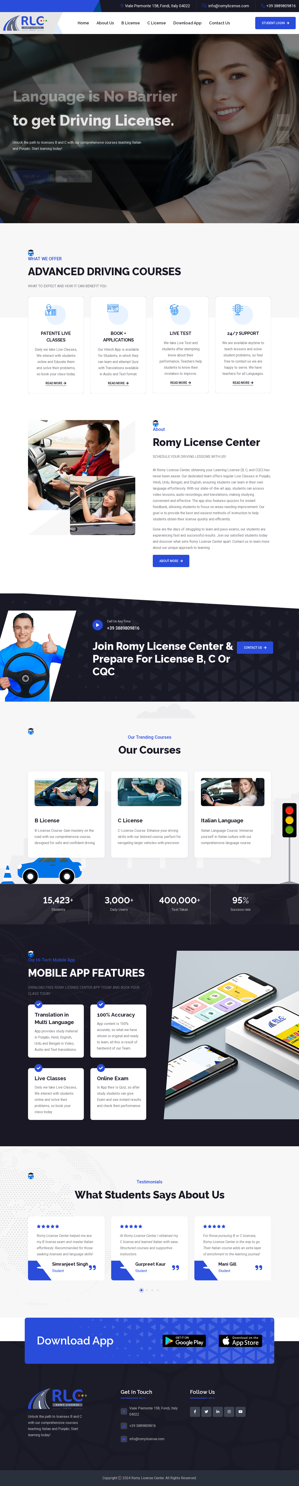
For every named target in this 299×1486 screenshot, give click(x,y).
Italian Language (222, 820)
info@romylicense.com (228, 6)
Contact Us (219, 23)
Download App (187, 23)
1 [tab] (141, 1290)
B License (130, 23)
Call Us (29, 163)
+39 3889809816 (281, 6)
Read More (54, 383)
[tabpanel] (66, 1248)
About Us (105, 23)
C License (156, 23)
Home (83, 23)
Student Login (273, 23)
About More (168, 561)
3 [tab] (152, 1290)
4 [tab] (158, 1290)
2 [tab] (147, 1290)
